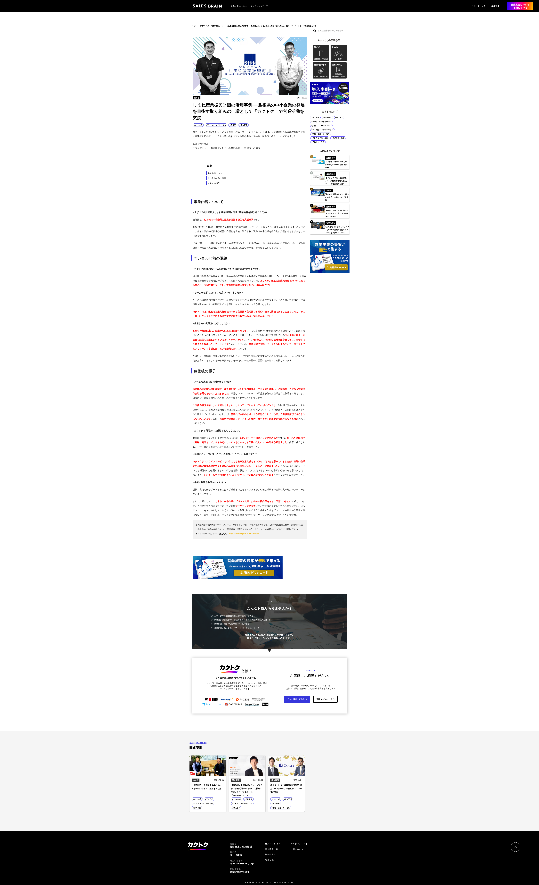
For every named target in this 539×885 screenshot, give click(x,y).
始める (241, 845)
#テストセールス (318, 142)
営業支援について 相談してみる (520, 6)
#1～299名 (327, 117)
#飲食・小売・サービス (320, 134)
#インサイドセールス (319, 138)
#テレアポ (339, 117)
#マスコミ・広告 (338, 138)
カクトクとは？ (478, 6)
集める (236, 853)
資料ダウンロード (324, 699)
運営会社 (269, 860)
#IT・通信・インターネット (322, 130)
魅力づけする (242, 862)
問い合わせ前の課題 (217, 178)
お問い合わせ (297, 849)
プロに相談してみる (296, 699)
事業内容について (216, 173)
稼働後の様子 (214, 183)
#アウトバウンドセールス (321, 122)
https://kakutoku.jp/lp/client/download (244, 534)
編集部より (496, 6)
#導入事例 (315, 117)
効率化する (240, 870)
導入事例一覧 (271, 849)
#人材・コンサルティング (321, 126)
